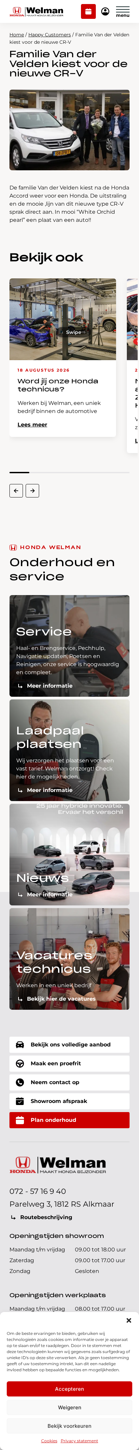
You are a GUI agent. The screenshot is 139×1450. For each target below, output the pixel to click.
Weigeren (69, 1407)
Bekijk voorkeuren (69, 1426)
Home (16, 35)
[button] (129, 1320)
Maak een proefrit (56, 1063)
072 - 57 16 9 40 (37, 1191)
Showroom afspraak (59, 1101)
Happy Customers (49, 35)
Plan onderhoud (88, 12)
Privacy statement (79, 1440)
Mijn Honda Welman (105, 11)
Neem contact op (55, 1082)
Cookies (49, 1440)
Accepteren (69, 1389)
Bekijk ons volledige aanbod (71, 1044)
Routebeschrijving (46, 1217)
